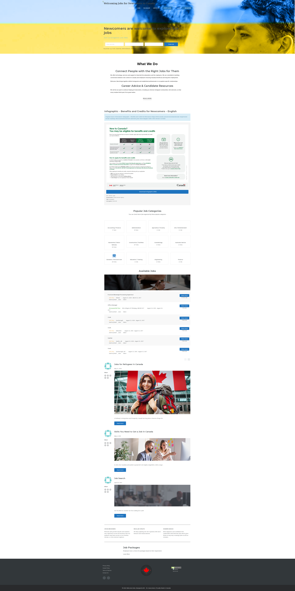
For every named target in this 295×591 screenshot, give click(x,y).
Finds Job (171, 44)
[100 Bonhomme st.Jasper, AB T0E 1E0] (154, 44)
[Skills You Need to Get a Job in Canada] (152, 449)
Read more (120, 423)
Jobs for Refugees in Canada (128, 364)
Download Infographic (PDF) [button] (148, 191)
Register (187, 8)
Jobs (139, 8)
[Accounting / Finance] (134, 44)
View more (184, 295)
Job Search (119, 478)
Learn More (126, 554)
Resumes (131, 8)
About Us (156, 8)
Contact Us (105, 572)
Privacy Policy (106, 565)
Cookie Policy (106, 568)
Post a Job (167, 8)
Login (179, 8)
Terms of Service (107, 570)
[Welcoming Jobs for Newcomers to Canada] (129, 2)
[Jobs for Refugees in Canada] (152, 392)
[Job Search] (152, 495)
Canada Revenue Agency (118, 197)
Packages (147, 8)
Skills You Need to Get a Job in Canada (133, 432)
